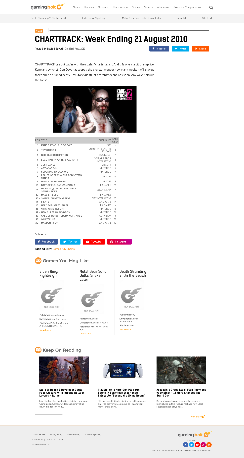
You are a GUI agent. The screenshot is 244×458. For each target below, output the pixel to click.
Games (56, 249)
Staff (61, 439)
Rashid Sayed (55, 48)
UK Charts (68, 249)
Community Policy (92, 434)
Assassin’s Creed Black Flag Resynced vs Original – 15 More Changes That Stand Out (181, 392)
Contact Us (37, 439)
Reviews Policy (73, 434)
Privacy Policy (55, 434)
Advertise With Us (40, 444)
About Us (50, 439)
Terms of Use (38, 434)
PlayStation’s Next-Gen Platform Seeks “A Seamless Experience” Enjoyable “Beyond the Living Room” (121, 392)
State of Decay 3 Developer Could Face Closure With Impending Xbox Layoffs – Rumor (61, 392)
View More (45, 329)
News (39, 30)
